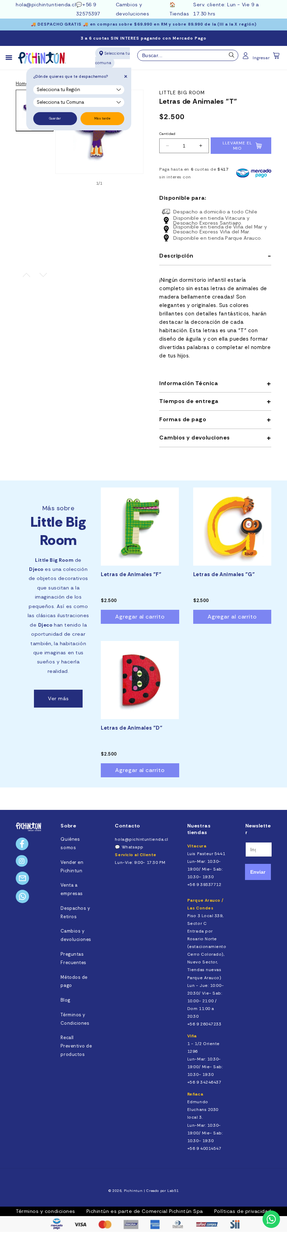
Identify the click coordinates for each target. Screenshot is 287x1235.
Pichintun (133, 1190)
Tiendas (179, 14)
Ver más (58, 698)
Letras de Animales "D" (131, 728)
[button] (277, 58)
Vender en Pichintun (72, 867)
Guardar (55, 118)
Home (22, 84)
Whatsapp (133, 847)
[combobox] (188, 55)
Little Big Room (182, 93)
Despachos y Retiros (75, 913)
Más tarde (102, 118)
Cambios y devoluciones (76, 935)
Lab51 (172, 1190)
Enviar (257, 872)
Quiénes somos (70, 844)
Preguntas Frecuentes (73, 958)
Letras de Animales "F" (131, 574)
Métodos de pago (74, 982)
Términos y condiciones (45, 1211)
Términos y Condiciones (75, 1019)
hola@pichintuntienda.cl (46, 4)
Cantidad (167, 133)
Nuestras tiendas (198, 829)
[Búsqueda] (232, 57)
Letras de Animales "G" (224, 574)
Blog (65, 1000)
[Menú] (12, 58)
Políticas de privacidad (242, 1211)
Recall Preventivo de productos (76, 1046)
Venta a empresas (72, 889)
